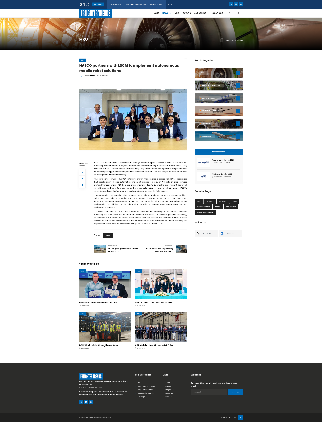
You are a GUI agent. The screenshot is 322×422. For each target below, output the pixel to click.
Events (187, 13)
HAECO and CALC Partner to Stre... (154, 302)
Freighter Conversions (146, 386)
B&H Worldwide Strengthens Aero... (99, 345)
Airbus (234, 201)
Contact (217, 13)
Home (156, 13)
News (165, 13)
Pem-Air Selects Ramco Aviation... (99, 302)
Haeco (108, 235)
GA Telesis (222, 201)
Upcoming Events (218, 152)
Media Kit (169, 393)
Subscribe (200, 13)
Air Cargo (141, 397)
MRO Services (231, 207)
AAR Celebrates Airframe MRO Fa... (154, 345)
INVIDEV (233, 417)
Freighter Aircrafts (145, 390)
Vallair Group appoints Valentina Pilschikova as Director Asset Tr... (136, 3)
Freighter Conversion (205, 212)
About (167, 383)
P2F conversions (203, 207)
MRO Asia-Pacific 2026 (222, 174)
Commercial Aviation (145, 393)
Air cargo (209, 201)
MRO (176, 13)
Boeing (217, 207)
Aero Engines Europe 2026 (223, 160)
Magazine (169, 390)
